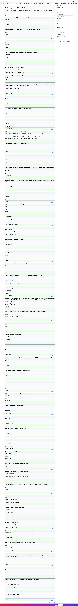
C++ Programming (60, 10)
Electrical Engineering (61, 21)
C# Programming (60, 9)
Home (62, 1)
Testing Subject (60, 29)
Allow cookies (60, 604)
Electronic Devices (60, 23)
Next (54, 602)
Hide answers (7, 15)
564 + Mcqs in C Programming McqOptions (63, 41)
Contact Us (69, 1)
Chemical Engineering (61, 12)
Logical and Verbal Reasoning (62, 32)
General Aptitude (60, 30)
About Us (65, 1)
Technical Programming (61, 36)
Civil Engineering (60, 14)
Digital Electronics (60, 20)
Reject (56, 604)
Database (59, 18)
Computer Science (60, 16)
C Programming (60, 7)
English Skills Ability (60, 34)
